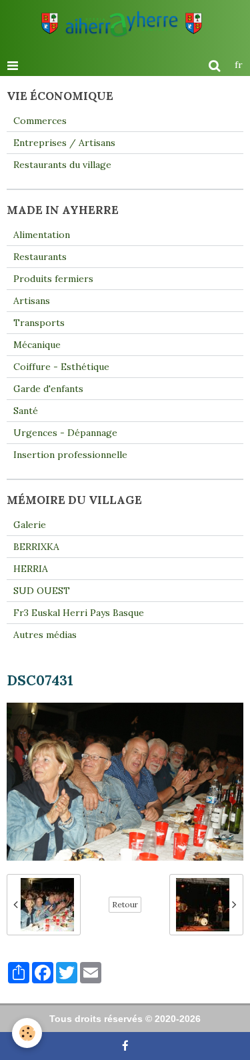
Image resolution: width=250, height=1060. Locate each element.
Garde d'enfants (48, 389)
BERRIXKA (36, 547)
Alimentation (41, 235)
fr (239, 65)
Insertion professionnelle (70, 455)
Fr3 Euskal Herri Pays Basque (78, 613)
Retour (125, 904)
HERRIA (30, 569)
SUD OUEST (41, 591)
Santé (25, 411)
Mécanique (37, 345)
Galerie (29, 525)
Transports (39, 323)
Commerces (40, 121)
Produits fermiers (53, 279)
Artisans (31, 301)
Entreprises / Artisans (64, 143)
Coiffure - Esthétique (61, 367)
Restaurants (40, 257)
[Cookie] (27, 1033)
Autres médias (45, 635)
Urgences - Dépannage (65, 433)
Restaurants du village (62, 165)
